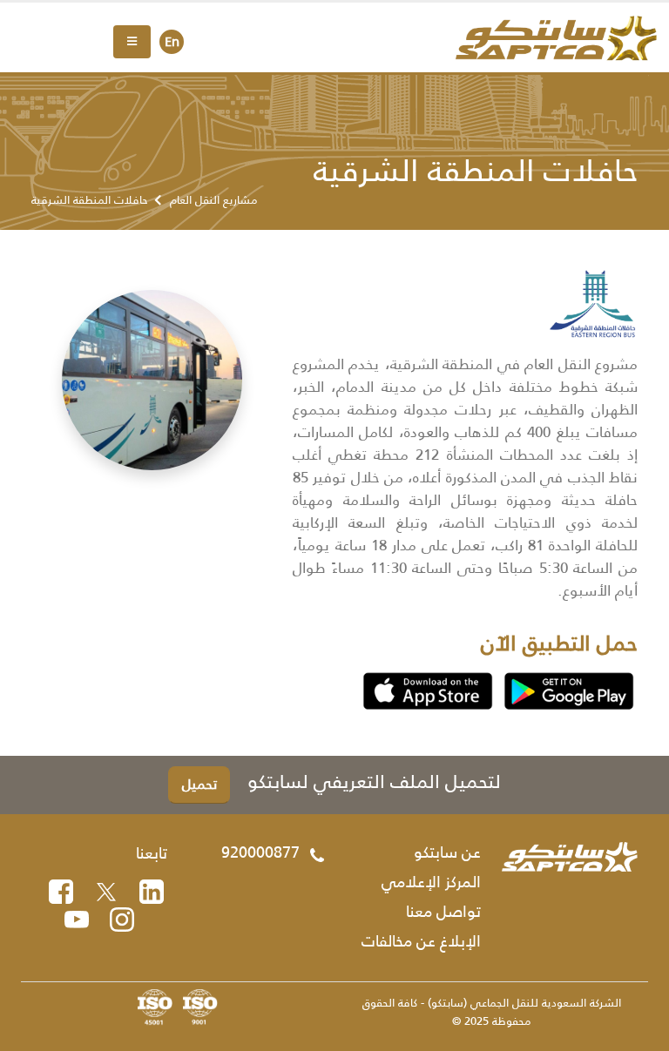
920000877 (260, 852)
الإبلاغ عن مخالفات (421, 941)
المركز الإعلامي (431, 882)
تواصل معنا (443, 911)
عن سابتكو (447, 852)
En (172, 41)
